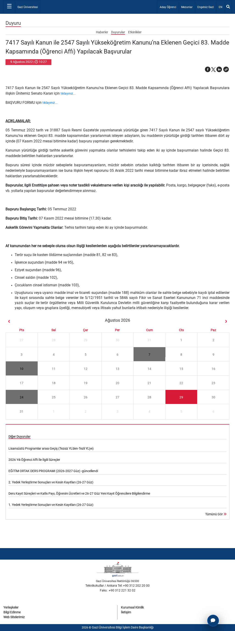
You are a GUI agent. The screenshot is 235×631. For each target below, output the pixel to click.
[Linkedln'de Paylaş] (219, 69)
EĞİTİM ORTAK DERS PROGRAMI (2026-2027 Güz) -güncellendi (53, 471)
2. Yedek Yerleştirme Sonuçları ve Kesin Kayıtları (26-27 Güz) (50, 482)
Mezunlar (187, 7)
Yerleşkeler (11, 607)
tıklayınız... (68, 93)
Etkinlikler (135, 32)
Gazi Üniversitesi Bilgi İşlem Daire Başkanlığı (123, 627)
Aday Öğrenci (168, 7)
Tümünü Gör (214, 514)
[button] (226, 69)
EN (221, 7)
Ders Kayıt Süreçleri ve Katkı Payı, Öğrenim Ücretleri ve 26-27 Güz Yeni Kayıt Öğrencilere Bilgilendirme (79, 493)
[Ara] (228, 7)
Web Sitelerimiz (14, 617)
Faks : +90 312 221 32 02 (117, 590)
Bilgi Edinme (12, 612)
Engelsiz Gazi (205, 7)
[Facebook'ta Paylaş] (207, 69)
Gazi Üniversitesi (27, 7)
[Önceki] (9, 321)
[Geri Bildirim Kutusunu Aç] (213, 620)
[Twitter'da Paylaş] (213, 69)
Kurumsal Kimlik (132, 607)
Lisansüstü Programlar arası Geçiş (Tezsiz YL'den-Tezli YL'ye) (51, 448)
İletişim (126, 612)
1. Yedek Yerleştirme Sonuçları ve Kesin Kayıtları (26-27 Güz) (50, 505)
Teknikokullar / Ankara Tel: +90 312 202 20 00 (117, 585)
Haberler (102, 32)
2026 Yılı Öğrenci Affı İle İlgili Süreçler (34, 460)
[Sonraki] (226, 321)
